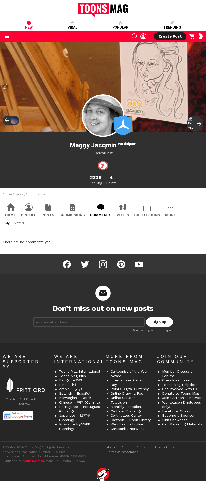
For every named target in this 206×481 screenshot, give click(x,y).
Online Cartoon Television (123, 400)
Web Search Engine (127, 424)
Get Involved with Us (179, 389)
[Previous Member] (11, 120)
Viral (72, 27)
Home (10, 215)
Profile (28, 215)
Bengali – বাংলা (70, 380)
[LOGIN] (143, 36)
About (126, 447)
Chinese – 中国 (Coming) (79, 402)
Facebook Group (176, 411)
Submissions (72, 215)
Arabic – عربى (70, 389)
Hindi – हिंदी (68, 385)
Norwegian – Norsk (75, 398)
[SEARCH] (135, 36)
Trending (172, 27)
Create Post (170, 36)
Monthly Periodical (126, 407)
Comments (101, 215)
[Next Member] (195, 124)
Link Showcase (174, 420)
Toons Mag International (79, 371)
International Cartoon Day (129, 382)
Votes (123, 215)
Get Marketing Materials (182, 424)
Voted (19, 223)
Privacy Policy (164, 447)
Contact (142, 447)
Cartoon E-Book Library (131, 420)
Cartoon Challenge (126, 411)
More (170, 215)
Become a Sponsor (178, 415)
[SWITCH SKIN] (200, 36)
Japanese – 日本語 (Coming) (74, 417)
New (29, 27)
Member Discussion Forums (178, 373)
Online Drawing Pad (127, 393)
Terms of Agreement (122, 452)
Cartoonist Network (127, 429)
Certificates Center (126, 415)
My (7, 223)
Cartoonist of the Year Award (129, 373)
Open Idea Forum (176, 380)
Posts (47, 215)
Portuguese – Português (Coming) (79, 409)
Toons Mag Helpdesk (179, 385)
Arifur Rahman (33, 461)
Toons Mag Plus (72, 376)
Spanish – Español (74, 393)
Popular (120, 27)
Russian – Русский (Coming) (74, 426)
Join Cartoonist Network (182, 398)
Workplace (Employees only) (181, 404)
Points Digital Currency (130, 389)
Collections (147, 215)
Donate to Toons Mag (180, 393)
